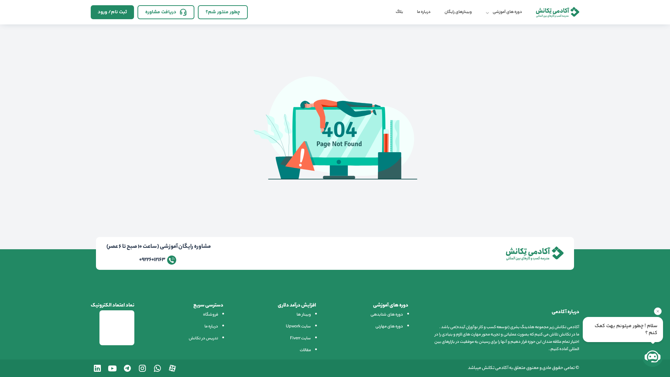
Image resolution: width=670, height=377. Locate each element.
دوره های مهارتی (389, 326)
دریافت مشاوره (160, 12)
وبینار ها (304, 314)
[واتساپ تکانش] (157, 368)
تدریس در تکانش (203, 338)
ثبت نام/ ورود (112, 12)
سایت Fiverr (300, 338)
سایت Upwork (298, 326)
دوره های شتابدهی (387, 314)
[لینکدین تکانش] (97, 368)
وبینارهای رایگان (458, 12)
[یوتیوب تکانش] (112, 368)
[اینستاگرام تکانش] (142, 368)
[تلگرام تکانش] (127, 368)
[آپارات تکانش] (172, 368)
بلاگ (399, 12)
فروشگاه (210, 314)
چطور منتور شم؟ (223, 12)
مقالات (305, 350)
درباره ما (424, 12)
